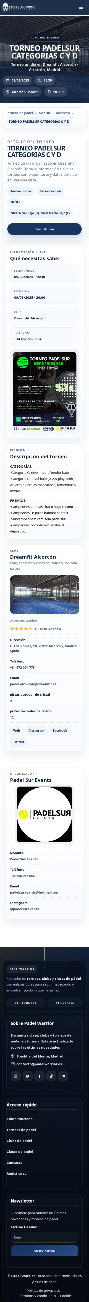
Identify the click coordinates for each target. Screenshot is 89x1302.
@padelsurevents (24, 909)
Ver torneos (26, 1003)
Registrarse (16, 1173)
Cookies (66, 1295)
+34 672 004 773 (22, 667)
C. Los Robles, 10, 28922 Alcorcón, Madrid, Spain (44, 648)
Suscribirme (44, 1250)
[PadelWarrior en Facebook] (39, 1076)
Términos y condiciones (37, 1295)
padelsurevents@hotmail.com (34, 892)
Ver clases (65, 1003)
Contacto (14, 1162)
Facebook (60, 731)
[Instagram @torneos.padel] (16, 1076)
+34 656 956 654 (28, 338)
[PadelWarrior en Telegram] (63, 1076)
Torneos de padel (19, 113)
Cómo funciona (20, 1118)
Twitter (18, 742)
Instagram (36, 731)
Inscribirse (44, 229)
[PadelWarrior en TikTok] (51, 1076)
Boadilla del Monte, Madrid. (40, 1056)
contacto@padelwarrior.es (39, 1064)
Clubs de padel (19, 1140)
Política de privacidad (43, 1290)
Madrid (44, 113)
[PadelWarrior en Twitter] (28, 1076)
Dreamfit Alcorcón (30, 318)
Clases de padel (20, 1151)
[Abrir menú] (81, 7)
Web (16, 731)
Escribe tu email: (25, 1227)
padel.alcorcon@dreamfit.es (33, 684)
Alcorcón (63, 113)
